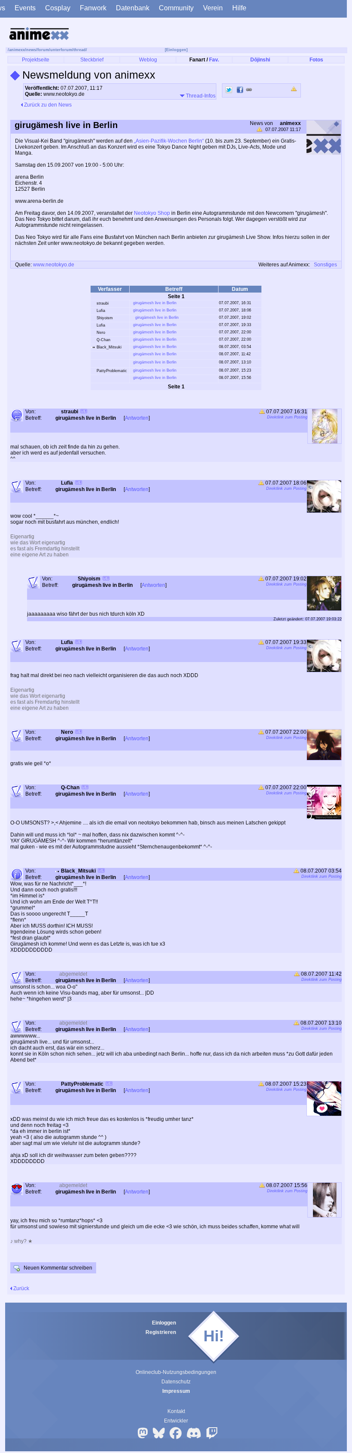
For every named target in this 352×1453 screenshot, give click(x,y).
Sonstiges (325, 265)
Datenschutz (176, 1382)
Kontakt (176, 1411)
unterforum (61, 50)
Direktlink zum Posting (287, 417)
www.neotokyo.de (53, 265)
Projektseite (35, 60)
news (31, 50)
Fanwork (93, 8)
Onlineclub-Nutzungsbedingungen (176, 1372)
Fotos (316, 60)
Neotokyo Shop (152, 213)
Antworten (137, 418)
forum (43, 50)
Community (176, 8)
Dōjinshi (260, 60)
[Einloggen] (176, 50)
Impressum (176, 1391)
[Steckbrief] (83, 412)
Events (25, 8)
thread (79, 50)
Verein (213, 8)
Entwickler (176, 1421)
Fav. (214, 60)
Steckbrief (91, 60)
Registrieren (161, 1332)
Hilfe (239, 8)
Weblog (148, 60)
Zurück (20, 1288)
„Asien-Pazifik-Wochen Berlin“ (169, 141)
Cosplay (57, 8)
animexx (17, 50)
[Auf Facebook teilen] (240, 89)
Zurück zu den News (47, 105)
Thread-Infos (200, 96)
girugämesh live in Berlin (154, 303)
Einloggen (164, 1323)
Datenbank (132, 8)
